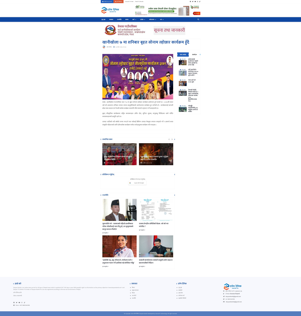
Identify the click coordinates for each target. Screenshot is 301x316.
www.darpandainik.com (114, 288)
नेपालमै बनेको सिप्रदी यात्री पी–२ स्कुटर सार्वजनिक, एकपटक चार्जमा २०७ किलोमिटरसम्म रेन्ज (193, 95)
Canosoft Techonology (161, 314)
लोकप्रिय (194, 54)
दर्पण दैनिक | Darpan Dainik (140, 314)
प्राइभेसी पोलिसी (182, 298)
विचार (133, 293)
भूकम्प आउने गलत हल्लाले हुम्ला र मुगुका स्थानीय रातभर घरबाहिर (118, 158)
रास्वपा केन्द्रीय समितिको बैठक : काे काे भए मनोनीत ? (153, 225)
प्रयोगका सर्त (181, 295)
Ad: (230, 299)
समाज (126, 19)
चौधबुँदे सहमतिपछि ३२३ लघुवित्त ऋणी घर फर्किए (193, 108)
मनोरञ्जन (151, 19)
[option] (119, 154)
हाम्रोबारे (180, 290)
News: (23, 305)
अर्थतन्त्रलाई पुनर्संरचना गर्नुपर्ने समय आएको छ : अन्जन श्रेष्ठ (193, 62)
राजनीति (119, 19)
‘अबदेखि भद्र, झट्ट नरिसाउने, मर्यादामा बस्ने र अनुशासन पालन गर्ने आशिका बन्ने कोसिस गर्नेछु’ (118, 261)
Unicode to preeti (129, 1)
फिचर (133, 288)
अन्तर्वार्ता (134, 295)
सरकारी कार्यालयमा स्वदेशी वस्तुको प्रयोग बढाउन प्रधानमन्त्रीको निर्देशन (156, 261)
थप (161, 19)
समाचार (111, 19)
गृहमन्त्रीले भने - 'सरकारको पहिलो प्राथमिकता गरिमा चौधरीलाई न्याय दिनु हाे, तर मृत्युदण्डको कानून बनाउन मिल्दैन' (117, 226)
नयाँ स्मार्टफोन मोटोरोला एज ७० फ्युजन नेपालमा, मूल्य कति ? (193, 72)
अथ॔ (133, 19)
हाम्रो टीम (180, 293)
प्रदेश (141, 19)
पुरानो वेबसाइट (119, 1)
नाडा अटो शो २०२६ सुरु (192, 81)
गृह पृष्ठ (103, 19)
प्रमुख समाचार (135, 290)
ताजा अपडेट (183, 54)
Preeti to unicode (139, 1)
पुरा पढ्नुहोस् (105, 233)
